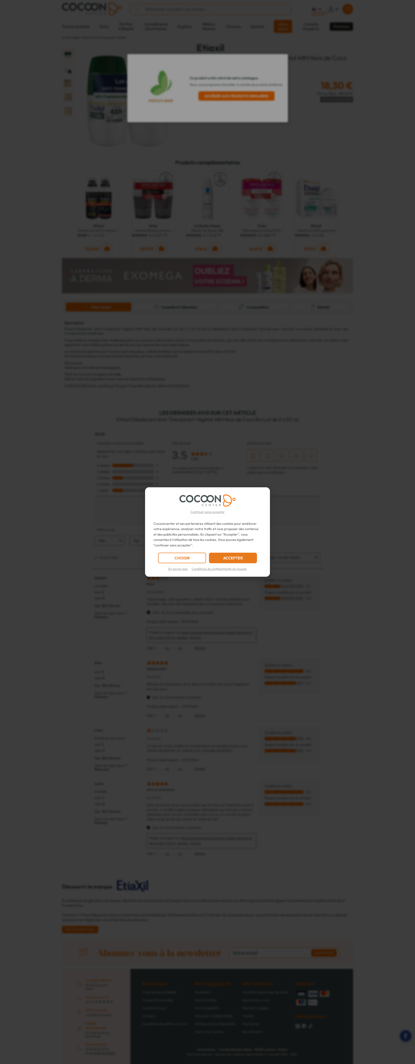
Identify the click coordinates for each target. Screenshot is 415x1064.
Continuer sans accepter (207, 512)
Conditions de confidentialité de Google (219, 569)
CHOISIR (182, 558)
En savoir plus (178, 569)
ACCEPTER (233, 558)
